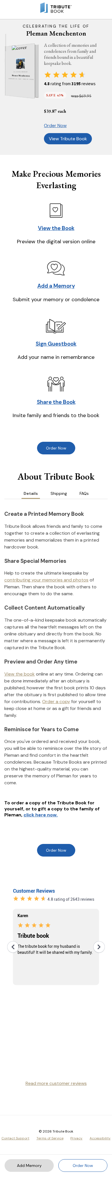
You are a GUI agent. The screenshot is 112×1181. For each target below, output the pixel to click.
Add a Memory (56, 285)
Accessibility (100, 1138)
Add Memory (29, 1165)
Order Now (55, 125)
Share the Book (56, 402)
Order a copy (56, 702)
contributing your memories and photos (46, 580)
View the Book (56, 228)
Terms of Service (49, 1138)
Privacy (76, 1138)
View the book (19, 674)
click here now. (41, 815)
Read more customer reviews (56, 1083)
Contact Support (15, 1138)
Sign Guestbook (56, 343)
